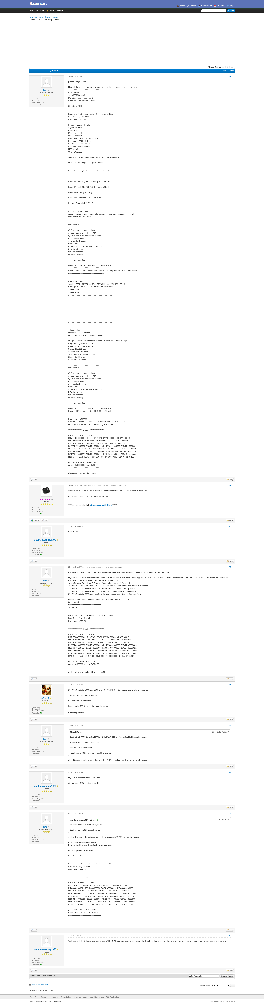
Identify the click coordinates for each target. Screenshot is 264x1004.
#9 (230, 936)
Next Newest (48, 976)
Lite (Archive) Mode (80, 997)
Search (193, 6)
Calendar (220, 6)
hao (45, 90)
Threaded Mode (228, 70)
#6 (230, 725)
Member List (206, 6)
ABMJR (45, 698)
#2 (230, 485)
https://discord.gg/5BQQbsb (101, 505)
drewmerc (122, 485)
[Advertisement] (132, 41)
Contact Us (45, 997)
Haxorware (55, 997)
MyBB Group (56, 1001)
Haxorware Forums (36, 17)
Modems (55, 17)
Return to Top (66, 997)
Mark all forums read (96, 997)
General (48, 17)
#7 (230, 772)
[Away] (58, 540)
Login (51, 11)
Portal (182, 6)
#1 (230, 76)
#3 (230, 526)
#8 (230, 813)
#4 (230, 567)
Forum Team (34, 997)
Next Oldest (36, 976)
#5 (230, 684)
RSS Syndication (112, 997)
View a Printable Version (40, 984)
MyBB (39, 1001)
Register (59, 11)
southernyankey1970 (45, 540)
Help (231, 6)
